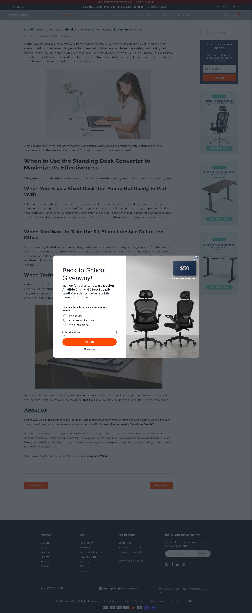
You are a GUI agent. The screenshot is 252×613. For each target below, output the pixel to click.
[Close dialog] (196, 258)
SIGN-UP (89, 342)
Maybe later (89, 349)
